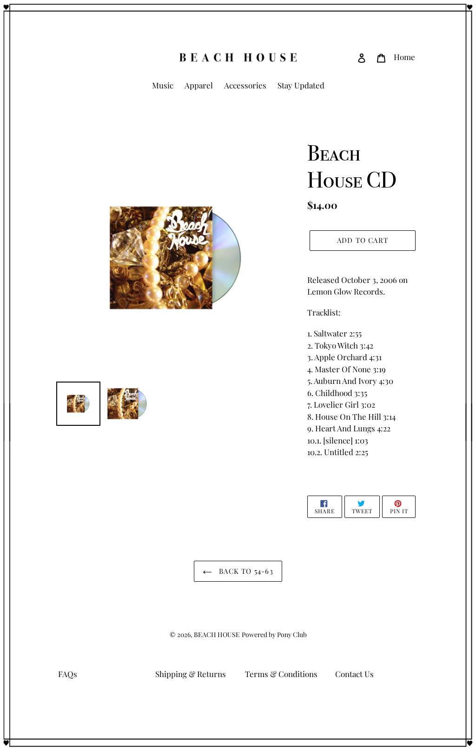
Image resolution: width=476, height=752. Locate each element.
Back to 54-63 (245, 571)
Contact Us (354, 674)
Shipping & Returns (190, 674)
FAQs (67, 674)
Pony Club (292, 634)
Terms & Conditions (281, 674)
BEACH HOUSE (217, 634)
